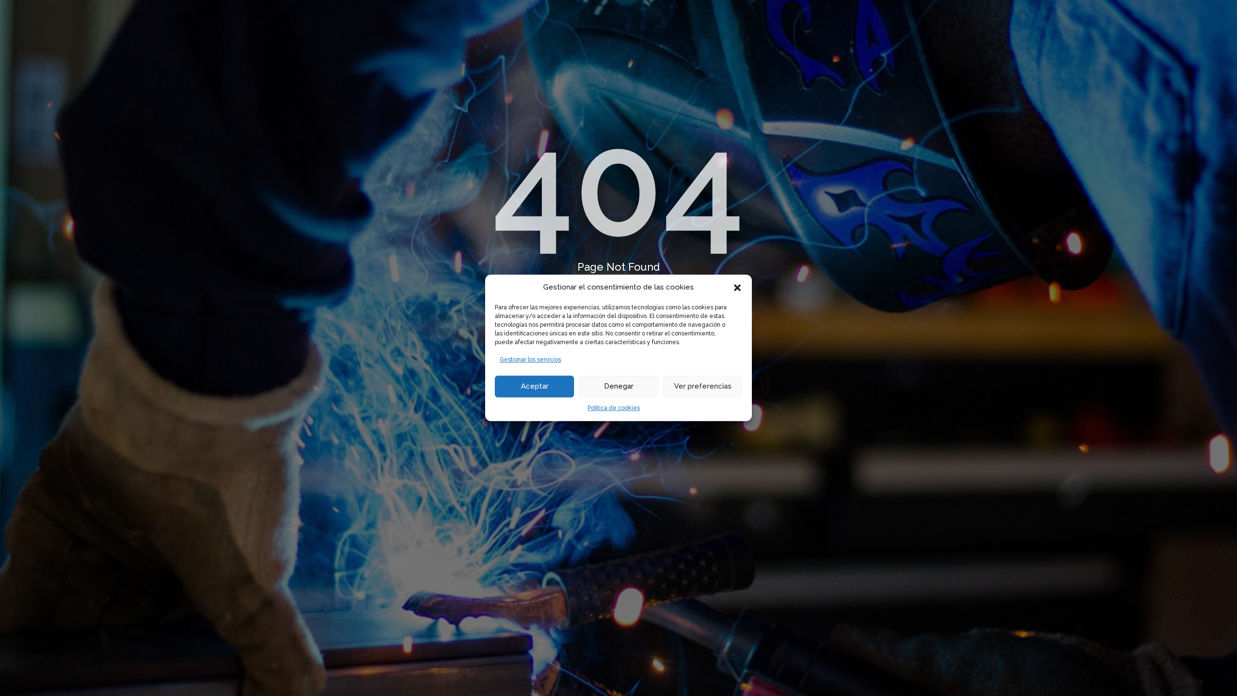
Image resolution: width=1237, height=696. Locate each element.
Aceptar (534, 386)
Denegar (618, 386)
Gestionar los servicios (530, 359)
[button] (737, 287)
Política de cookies (614, 408)
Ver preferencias (703, 386)
